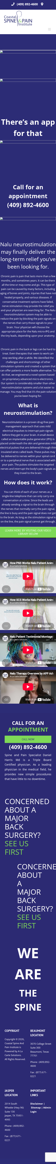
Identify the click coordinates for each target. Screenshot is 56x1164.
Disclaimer (37, 1103)
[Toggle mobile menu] (49, 29)
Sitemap (36, 1107)
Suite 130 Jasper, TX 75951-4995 (14, 1115)
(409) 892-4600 (27, 4)
